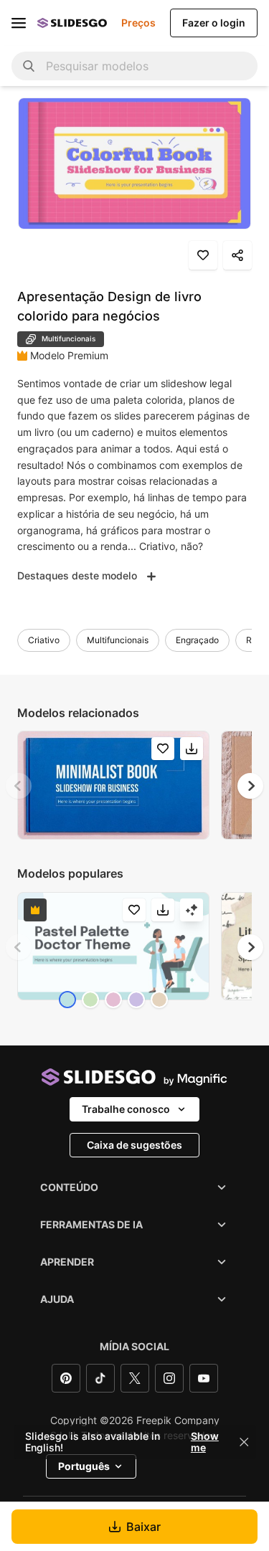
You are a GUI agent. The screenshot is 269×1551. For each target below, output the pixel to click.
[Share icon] (237, 255)
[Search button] (28, 66)
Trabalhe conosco (126, 1109)
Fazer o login (213, 22)
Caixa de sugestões (134, 1145)
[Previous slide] (19, 786)
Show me (205, 1442)
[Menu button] (18, 23)
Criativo (44, 640)
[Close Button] (243, 1442)
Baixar (143, 1526)
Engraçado (197, 640)
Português (84, 1466)
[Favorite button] (203, 255)
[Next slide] (250, 786)
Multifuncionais (117, 640)
